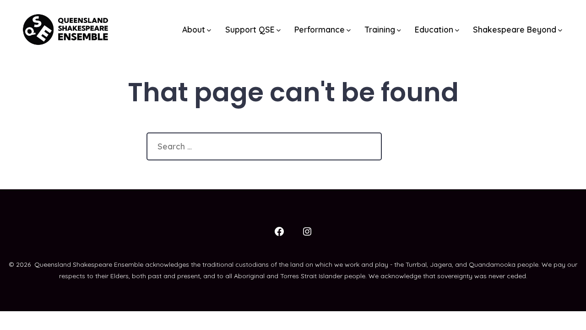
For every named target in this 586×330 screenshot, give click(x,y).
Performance (319, 29)
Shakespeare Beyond (514, 29)
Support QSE (250, 29)
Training (380, 29)
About (193, 29)
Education (434, 29)
